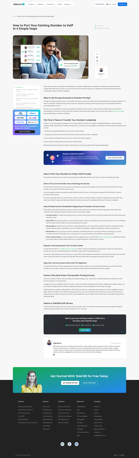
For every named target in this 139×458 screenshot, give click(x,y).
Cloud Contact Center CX (25, 410)
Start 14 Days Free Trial (115, 158)
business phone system (105, 237)
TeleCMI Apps (81, 406)
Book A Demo (85, 330)
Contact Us (97, 432)
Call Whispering (47, 422)
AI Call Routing (47, 410)
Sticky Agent (46, 426)
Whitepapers (81, 419)
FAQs (78, 435)
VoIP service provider (118, 111)
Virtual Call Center (63, 413)
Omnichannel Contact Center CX (28, 422)
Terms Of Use (98, 422)
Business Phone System (25, 406)
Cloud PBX (21, 416)
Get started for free (70, 383)
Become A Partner (99, 429)
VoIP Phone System (24, 413)
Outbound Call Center (64, 410)
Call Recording (47, 413)
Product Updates (82, 416)
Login (114, 4)
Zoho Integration (82, 426)
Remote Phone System (65, 416)
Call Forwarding (47, 416)
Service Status (98, 419)
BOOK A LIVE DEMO (24, 131)
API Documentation (83, 432)
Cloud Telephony (23, 419)
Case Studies (81, 413)
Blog (14, 16)
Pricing (60, 4)
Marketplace (98, 416)
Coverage (80, 429)
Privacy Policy (98, 426)
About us (97, 406)
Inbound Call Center (64, 406)
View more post (116, 343)
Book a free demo (89, 383)
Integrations (46, 429)
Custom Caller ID (48, 419)
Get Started (122, 4)
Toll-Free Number (63, 422)
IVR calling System (63, 419)
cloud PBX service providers (67, 249)
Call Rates (80, 422)
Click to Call (46, 406)
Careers (96, 410)
